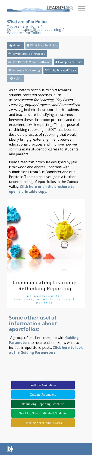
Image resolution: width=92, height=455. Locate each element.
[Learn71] (38, 8)
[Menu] (79, 8)
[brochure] (46, 253)
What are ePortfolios (27, 21)
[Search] (69, 8)
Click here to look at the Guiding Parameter (46, 350)
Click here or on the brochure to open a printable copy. (41, 189)
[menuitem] (69, 8)
